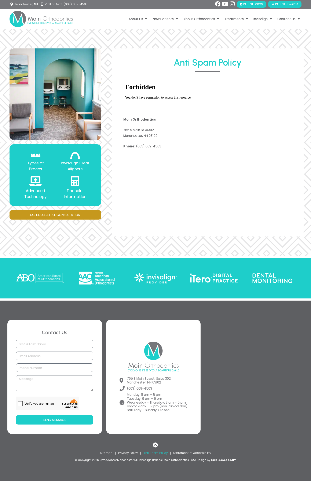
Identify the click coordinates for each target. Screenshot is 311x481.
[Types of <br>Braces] (35, 155)
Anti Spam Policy (155, 453)
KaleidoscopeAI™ (223, 460)
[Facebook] (217, 4)
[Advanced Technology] (35, 181)
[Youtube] (225, 4)
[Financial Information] (75, 181)
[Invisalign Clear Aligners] (75, 155)
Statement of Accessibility (192, 453)
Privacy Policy (128, 453)
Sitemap (106, 453)
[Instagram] (232, 4)
